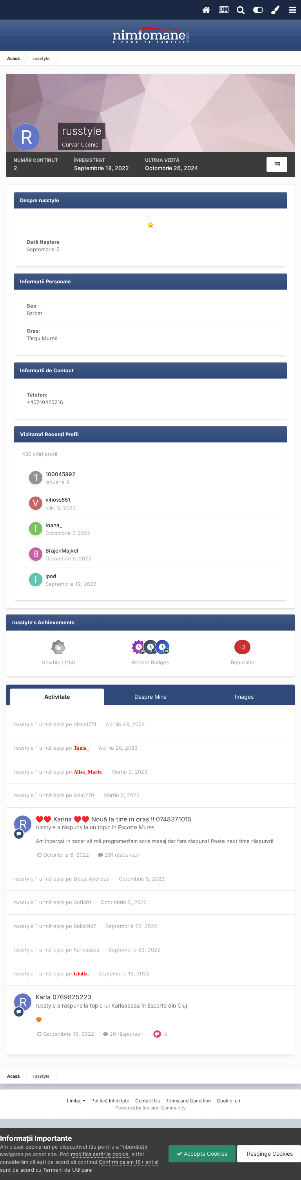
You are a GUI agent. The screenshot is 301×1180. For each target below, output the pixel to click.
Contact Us (147, 1101)
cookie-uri (37, 1147)
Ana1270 (84, 795)
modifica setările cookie (100, 1154)
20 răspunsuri (125, 1034)
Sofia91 (82, 902)
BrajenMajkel (61, 550)
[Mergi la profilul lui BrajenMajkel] (35, 554)
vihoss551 (57, 500)
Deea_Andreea (91, 878)
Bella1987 (85, 926)
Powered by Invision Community (150, 1108)
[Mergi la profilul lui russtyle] (22, 824)
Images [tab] (244, 696)
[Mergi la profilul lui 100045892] (35, 477)
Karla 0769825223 (63, 997)
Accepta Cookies (204, 1153)
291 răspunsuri (122, 855)
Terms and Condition (188, 1101)
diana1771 (85, 724)
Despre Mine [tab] (150, 696)
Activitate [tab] (57, 696)
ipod (50, 576)
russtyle (24, 724)
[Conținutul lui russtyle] (277, 164)
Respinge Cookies (269, 1153)
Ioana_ (53, 525)
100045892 (60, 474)
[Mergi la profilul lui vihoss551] (35, 503)
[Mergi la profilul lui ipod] (35, 579)
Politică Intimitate (110, 1101)
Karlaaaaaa (86, 949)
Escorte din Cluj (167, 1005)
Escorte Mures (136, 827)
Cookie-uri (228, 1101)
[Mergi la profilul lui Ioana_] (35, 528)
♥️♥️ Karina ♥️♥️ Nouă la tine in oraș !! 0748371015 (114, 819)
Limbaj (75, 1101)
